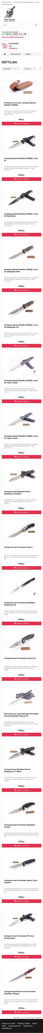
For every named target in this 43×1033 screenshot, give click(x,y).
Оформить (13, 48)
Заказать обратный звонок (13, 37)
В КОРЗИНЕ (14, 44)
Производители (15, 1026)
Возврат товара (24, 1023)
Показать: (28, 69)
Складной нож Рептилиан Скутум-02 (20, 658)
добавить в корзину (22, 123)
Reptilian (28, 54)
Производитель (16, 54)
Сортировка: (7, 69)
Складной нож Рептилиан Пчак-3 (18, 547)
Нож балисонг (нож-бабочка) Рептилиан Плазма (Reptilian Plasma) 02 (21, 715)
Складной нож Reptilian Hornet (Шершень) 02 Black (17, 493)
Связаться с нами (8, 1023)
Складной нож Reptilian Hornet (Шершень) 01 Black (17, 770)
